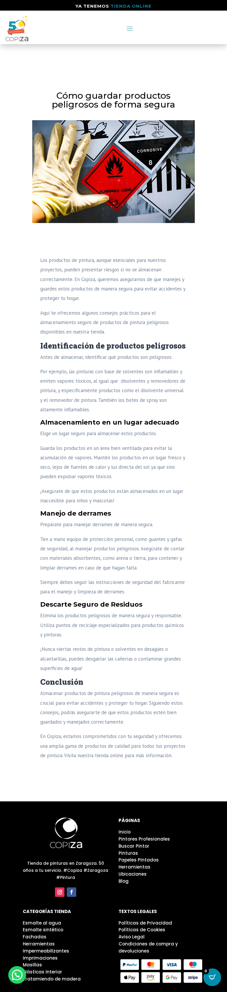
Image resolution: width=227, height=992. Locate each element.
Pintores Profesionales (144, 839)
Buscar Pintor (134, 846)
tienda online (131, 6)
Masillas (32, 965)
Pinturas (128, 853)
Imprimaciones (40, 958)
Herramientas (134, 867)
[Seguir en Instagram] (59, 892)
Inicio (125, 832)
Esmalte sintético (43, 930)
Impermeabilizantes (46, 951)
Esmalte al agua (42, 923)
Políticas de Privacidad (145, 923)
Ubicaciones (133, 874)
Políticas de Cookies (142, 930)
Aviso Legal (132, 937)
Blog (124, 881)
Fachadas (34, 937)
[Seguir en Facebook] (71, 892)
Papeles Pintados (139, 860)
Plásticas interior (42, 972)
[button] (17, 975)
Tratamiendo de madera (52, 979)
